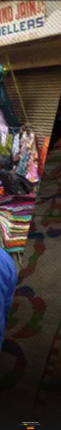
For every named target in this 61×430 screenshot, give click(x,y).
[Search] (41, 1)
